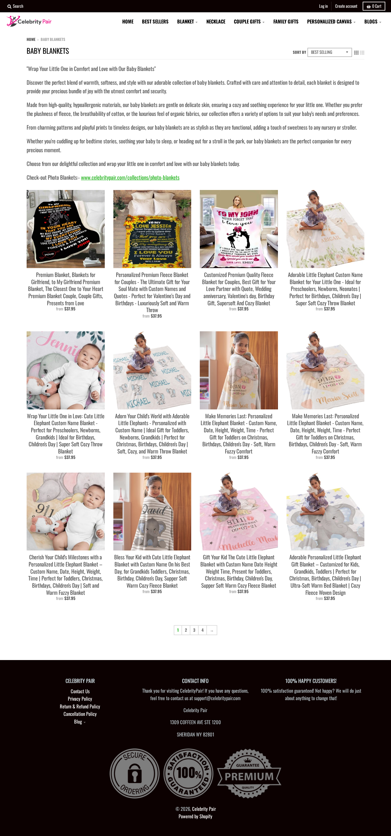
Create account (346, 6)
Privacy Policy (80, 698)
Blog (78, 721)
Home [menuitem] (127, 21)
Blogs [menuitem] (371, 21)
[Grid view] (356, 51)
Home (31, 39)
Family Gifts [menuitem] (286, 21)
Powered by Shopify (195, 816)
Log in (323, 6)
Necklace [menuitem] (215, 21)
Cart (376, 6)
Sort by (299, 52)
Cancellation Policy (80, 713)
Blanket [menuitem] (185, 21)
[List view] (362, 51)
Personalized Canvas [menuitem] (329, 21)
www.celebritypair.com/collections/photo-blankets (130, 177)
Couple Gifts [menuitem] (247, 21)
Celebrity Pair (204, 808)
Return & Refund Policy (80, 706)
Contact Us (80, 691)
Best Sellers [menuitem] (155, 21)
